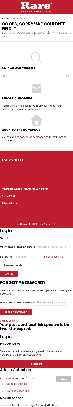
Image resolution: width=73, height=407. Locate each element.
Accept (36, 364)
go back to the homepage (30, 137)
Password (6, 256)
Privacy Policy (9, 203)
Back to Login (7, 320)
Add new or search (12, 378)
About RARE (9, 196)
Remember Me (12, 265)
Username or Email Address (17, 247)
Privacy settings (10, 210)
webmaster (34, 109)
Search (67, 77)
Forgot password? (54, 256)
